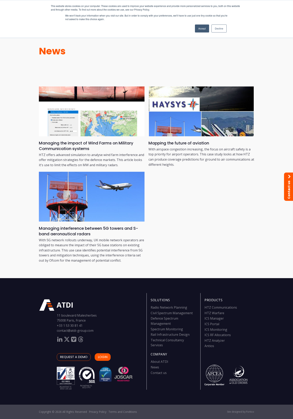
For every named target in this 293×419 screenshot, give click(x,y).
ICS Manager (214, 318)
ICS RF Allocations (218, 335)
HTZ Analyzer (215, 340)
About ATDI (159, 361)
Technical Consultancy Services (167, 342)
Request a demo (74, 357)
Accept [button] (202, 28)
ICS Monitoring (216, 329)
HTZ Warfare (214, 313)
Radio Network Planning (169, 307)
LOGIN (102, 357)
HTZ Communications (221, 307)
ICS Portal (212, 324)
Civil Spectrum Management (172, 313)
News (52, 51)
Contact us (159, 373)
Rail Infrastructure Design (170, 334)
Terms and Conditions (122, 412)
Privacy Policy (97, 412)
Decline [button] (219, 28)
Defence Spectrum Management (164, 321)
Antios (209, 346)
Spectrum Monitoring (167, 329)
